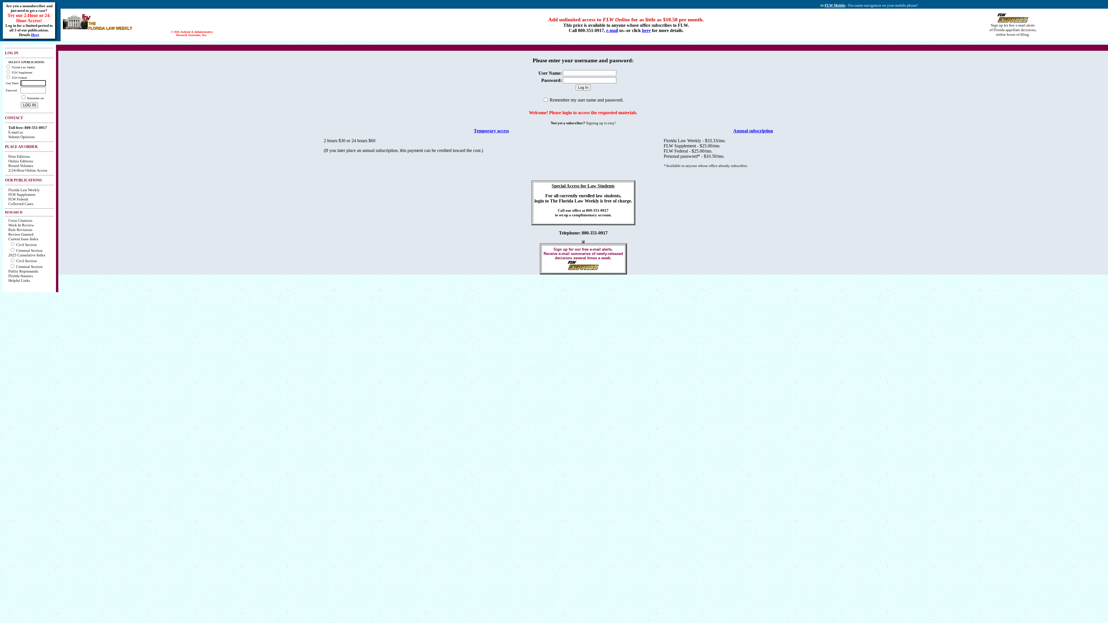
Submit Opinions (21, 137)
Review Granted (20, 234)
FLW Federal (18, 199)
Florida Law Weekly (24, 190)
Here (35, 35)
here (646, 30)
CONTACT (14, 118)
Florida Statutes (20, 276)
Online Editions (20, 161)
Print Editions (19, 156)
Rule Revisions (20, 230)
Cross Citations (20, 220)
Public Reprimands (23, 271)
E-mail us (15, 132)
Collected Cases (20, 204)
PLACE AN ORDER (21, 147)
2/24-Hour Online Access (27, 170)
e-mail (612, 30)
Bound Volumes (20, 166)
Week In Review (21, 225)
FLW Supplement (21, 194)
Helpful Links (19, 280)
